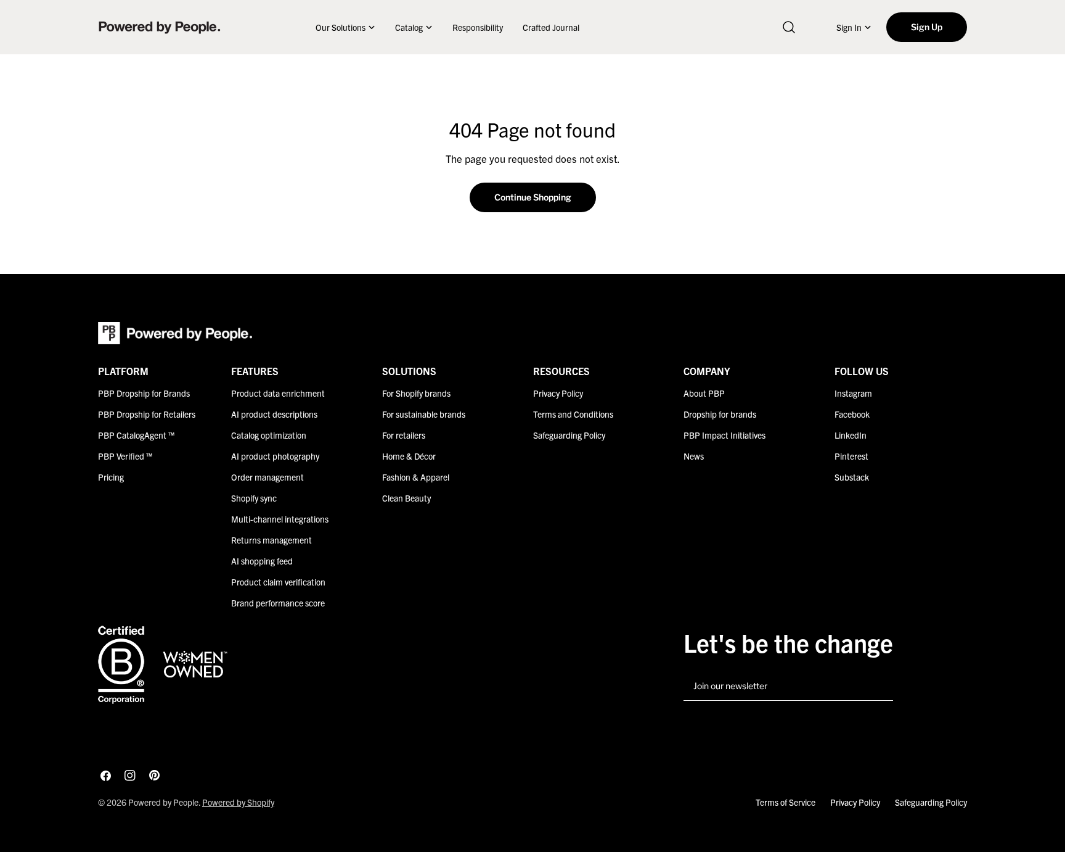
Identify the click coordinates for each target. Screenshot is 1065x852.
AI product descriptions (274, 414)
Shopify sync (254, 497)
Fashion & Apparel (415, 476)
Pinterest (851, 455)
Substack (851, 476)
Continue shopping (532, 197)
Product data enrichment (278, 393)
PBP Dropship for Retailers (146, 414)
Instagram (853, 393)
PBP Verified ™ (125, 455)
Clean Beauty (406, 497)
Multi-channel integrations (279, 518)
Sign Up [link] (926, 27)
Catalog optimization (268, 434)
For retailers (403, 434)
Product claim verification (278, 581)
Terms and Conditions (573, 414)
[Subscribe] (879, 687)
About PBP (704, 393)
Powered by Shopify (238, 802)
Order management (267, 476)
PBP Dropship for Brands (144, 393)
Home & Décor (409, 455)
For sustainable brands (423, 414)
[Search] (789, 27)
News (693, 455)
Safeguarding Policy (569, 434)
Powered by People (163, 802)
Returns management (271, 539)
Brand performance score (278, 602)
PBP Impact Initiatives (724, 434)
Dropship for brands (719, 414)
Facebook (852, 414)
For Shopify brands (416, 393)
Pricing (111, 476)
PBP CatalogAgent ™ (136, 434)
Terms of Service (785, 802)
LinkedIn (850, 434)
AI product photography (275, 455)
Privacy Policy (558, 393)
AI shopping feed (262, 560)
